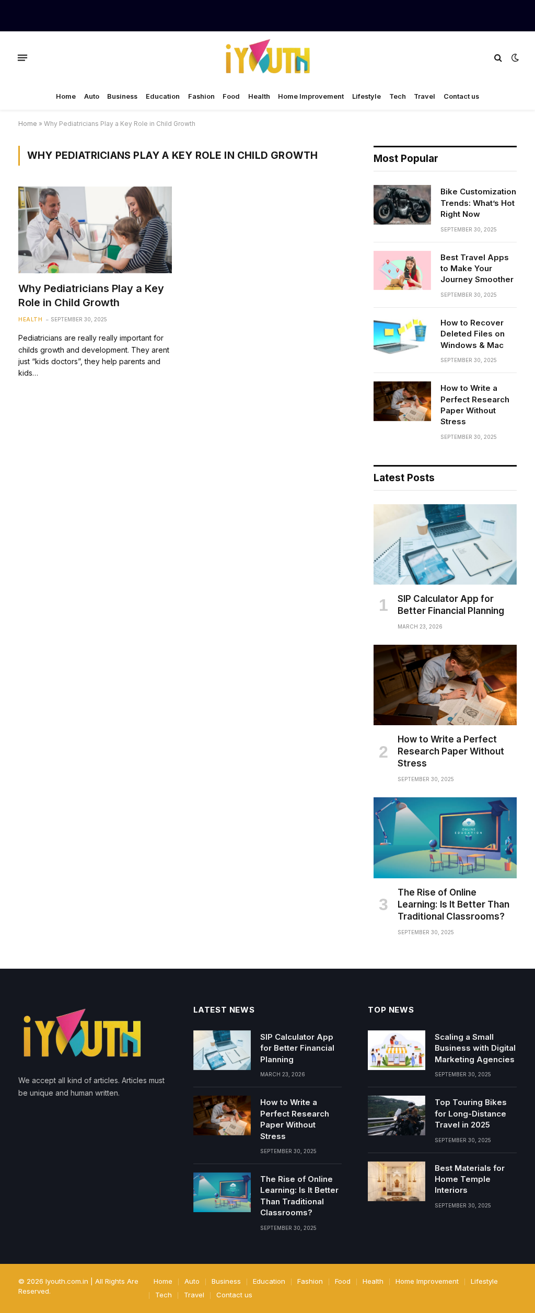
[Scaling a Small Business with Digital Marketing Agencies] (396, 1050)
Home (66, 96)
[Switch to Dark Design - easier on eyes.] (514, 57)
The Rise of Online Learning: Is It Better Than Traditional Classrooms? (453, 904)
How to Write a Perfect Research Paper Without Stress (474, 404)
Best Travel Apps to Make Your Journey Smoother (477, 268)
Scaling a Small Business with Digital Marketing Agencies (475, 1048)
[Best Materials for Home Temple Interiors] (396, 1181)
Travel (424, 96)
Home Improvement (311, 96)
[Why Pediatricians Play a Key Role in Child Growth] (95, 230)
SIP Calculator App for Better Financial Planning (451, 605)
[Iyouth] (267, 57)
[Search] (498, 57)
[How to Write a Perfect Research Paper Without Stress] (402, 401)
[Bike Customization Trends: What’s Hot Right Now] (402, 205)
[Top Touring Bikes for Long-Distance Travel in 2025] (396, 1115)
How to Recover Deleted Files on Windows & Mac (472, 334)
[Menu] (22, 57)
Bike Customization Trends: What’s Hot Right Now (478, 203)
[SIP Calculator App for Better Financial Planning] (445, 544)
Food (231, 96)
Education (163, 96)
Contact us (461, 96)
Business (122, 96)
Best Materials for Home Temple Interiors (470, 1179)
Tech (397, 96)
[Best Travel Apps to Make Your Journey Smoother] (402, 271)
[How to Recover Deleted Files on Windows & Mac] (402, 336)
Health (259, 96)
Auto (91, 96)
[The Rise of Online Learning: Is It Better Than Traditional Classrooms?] (445, 837)
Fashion (201, 96)
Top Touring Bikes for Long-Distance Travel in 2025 (471, 1113)
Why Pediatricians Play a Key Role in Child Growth (91, 295)
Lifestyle (366, 96)
